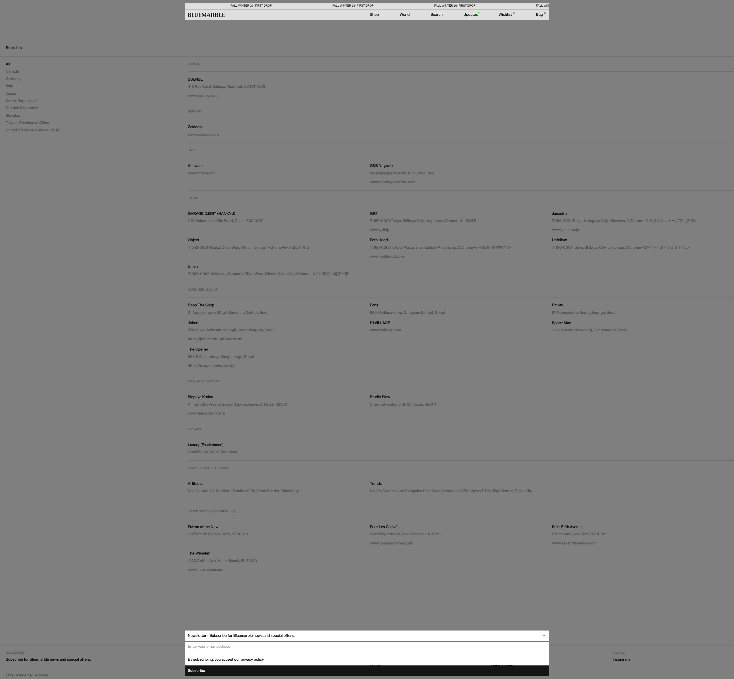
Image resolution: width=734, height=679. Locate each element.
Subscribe (196, 670)
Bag (540, 14)
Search (436, 15)
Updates (470, 15)
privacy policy (252, 659)
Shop (374, 15)
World (405, 15)
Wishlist (507, 14)
